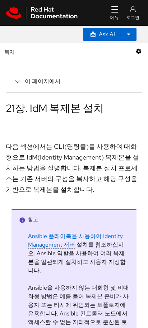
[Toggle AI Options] (129, 34)
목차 (10, 51)
